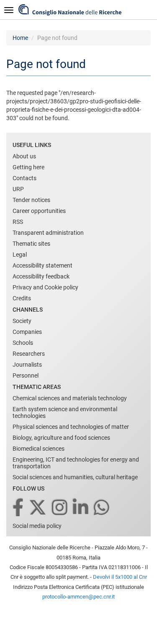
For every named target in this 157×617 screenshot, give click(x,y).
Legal (20, 254)
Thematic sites (31, 243)
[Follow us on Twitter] (38, 508)
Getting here (28, 167)
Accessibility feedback (41, 276)
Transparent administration (48, 232)
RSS (18, 221)
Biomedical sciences (38, 448)
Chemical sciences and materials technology (70, 398)
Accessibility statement (42, 265)
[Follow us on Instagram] (60, 508)
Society (22, 321)
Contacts (24, 178)
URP (18, 189)
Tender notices (31, 200)
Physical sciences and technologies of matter (71, 426)
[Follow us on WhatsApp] (102, 508)
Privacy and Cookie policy (45, 287)
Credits (22, 298)
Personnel (26, 375)
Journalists (27, 364)
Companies (27, 331)
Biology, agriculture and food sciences (61, 437)
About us (24, 156)
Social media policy (37, 525)
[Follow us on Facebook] (19, 508)
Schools (23, 342)
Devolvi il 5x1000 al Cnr (120, 577)
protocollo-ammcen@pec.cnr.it (78, 596)
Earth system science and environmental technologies (65, 412)
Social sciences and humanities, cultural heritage (75, 477)
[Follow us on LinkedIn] (81, 508)
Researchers (29, 353)
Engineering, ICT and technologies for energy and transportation (76, 463)
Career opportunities (39, 210)
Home (20, 37)
